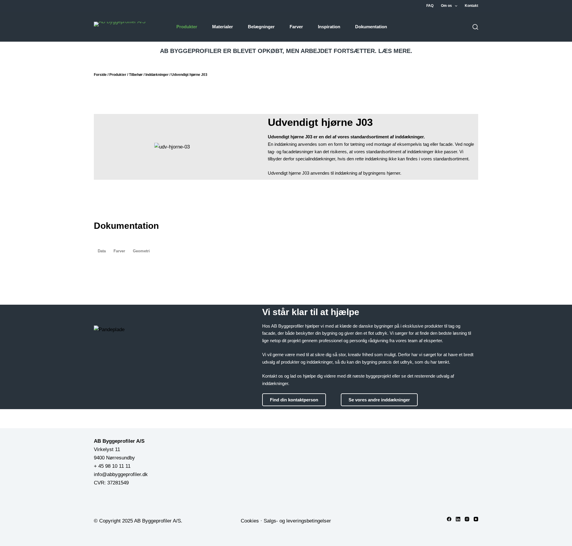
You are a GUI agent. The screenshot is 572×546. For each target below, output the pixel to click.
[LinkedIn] (458, 519)
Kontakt (471, 6)
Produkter (186, 26)
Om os (446, 6)
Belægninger (261, 26)
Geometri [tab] (141, 251)
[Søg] (475, 27)
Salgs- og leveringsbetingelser (297, 521)
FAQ (429, 6)
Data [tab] (102, 251)
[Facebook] (449, 519)
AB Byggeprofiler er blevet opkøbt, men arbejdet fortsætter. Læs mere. (286, 51)
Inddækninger (157, 75)
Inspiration (329, 26)
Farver (296, 26)
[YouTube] (476, 519)
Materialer (222, 26)
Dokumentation (371, 26)
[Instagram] (467, 519)
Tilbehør (136, 75)
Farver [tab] (119, 251)
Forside (100, 75)
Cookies (250, 521)
